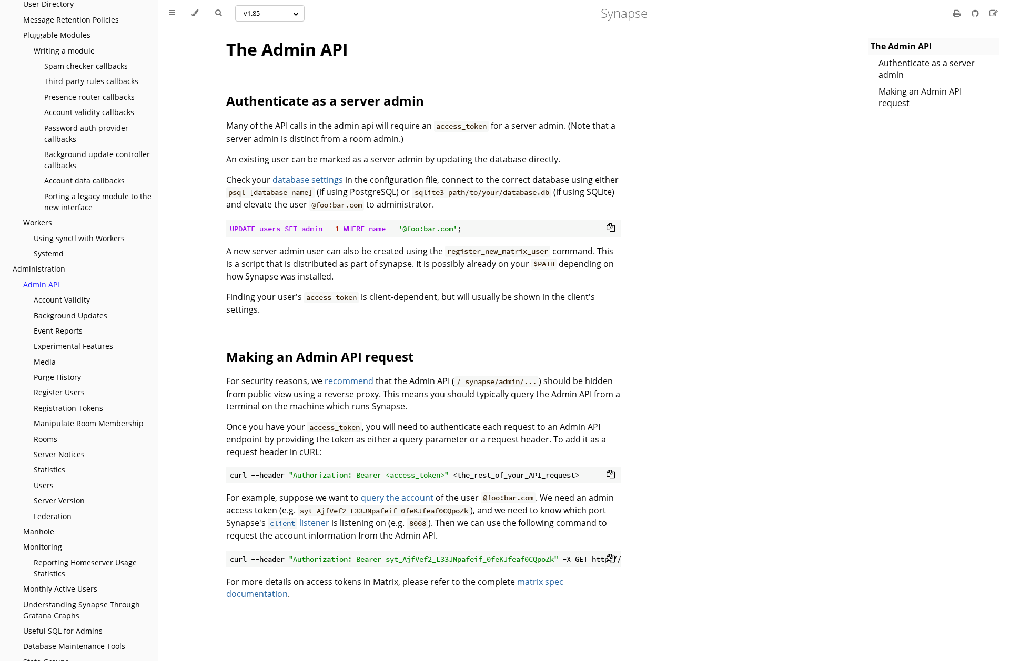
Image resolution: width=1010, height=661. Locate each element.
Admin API (41, 285)
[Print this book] (958, 13)
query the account (397, 497)
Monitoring (42, 547)
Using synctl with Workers (79, 238)
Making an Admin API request (920, 97)
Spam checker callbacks (86, 66)
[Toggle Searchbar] (218, 13)
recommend (349, 381)
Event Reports (58, 331)
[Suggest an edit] (993, 13)
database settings (307, 179)
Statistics (49, 469)
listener (299, 523)
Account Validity (62, 300)
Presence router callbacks (89, 97)
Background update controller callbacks (97, 159)
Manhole (38, 531)
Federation (53, 516)
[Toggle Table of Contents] (171, 13)
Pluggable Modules (56, 35)
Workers (37, 223)
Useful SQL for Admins (63, 631)
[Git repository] (976, 13)
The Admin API (287, 49)
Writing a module (64, 51)
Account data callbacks (84, 180)
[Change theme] (195, 13)
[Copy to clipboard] (610, 227)
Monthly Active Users (60, 589)
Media (45, 362)
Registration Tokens (68, 408)
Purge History (57, 377)
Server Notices (59, 454)
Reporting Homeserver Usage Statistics (85, 568)
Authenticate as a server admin (926, 68)
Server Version (59, 500)
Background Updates (70, 316)
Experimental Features (73, 346)
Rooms (45, 439)
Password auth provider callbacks (86, 133)
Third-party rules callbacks (91, 81)
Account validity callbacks (89, 112)
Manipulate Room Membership (89, 423)
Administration (39, 269)
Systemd (49, 254)
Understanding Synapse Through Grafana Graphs (81, 610)
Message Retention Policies (71, 20)
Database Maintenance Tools (74, 646)
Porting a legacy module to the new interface (98, 201)
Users (44, 485)
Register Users (59, 392)
